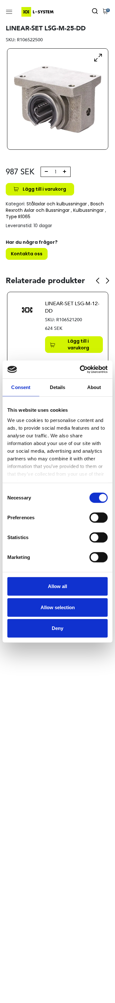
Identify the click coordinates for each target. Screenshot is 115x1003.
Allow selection (58, 607)
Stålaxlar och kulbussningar (57, 204)
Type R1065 (18, 216)
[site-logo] (38, 12)
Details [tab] (57, 387)
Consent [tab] (20, 387)
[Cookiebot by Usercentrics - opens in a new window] (81, 369)
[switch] (98, 518)
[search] (95, 12)
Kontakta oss (26, 254)
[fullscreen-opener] (98, 57)
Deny (57, 628)
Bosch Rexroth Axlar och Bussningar (55, 207)
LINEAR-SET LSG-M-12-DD (72, 307)
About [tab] (94, 387)
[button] (97, 280)
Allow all (57, 586)
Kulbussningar (88, 210)
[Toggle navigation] (9, 12)
